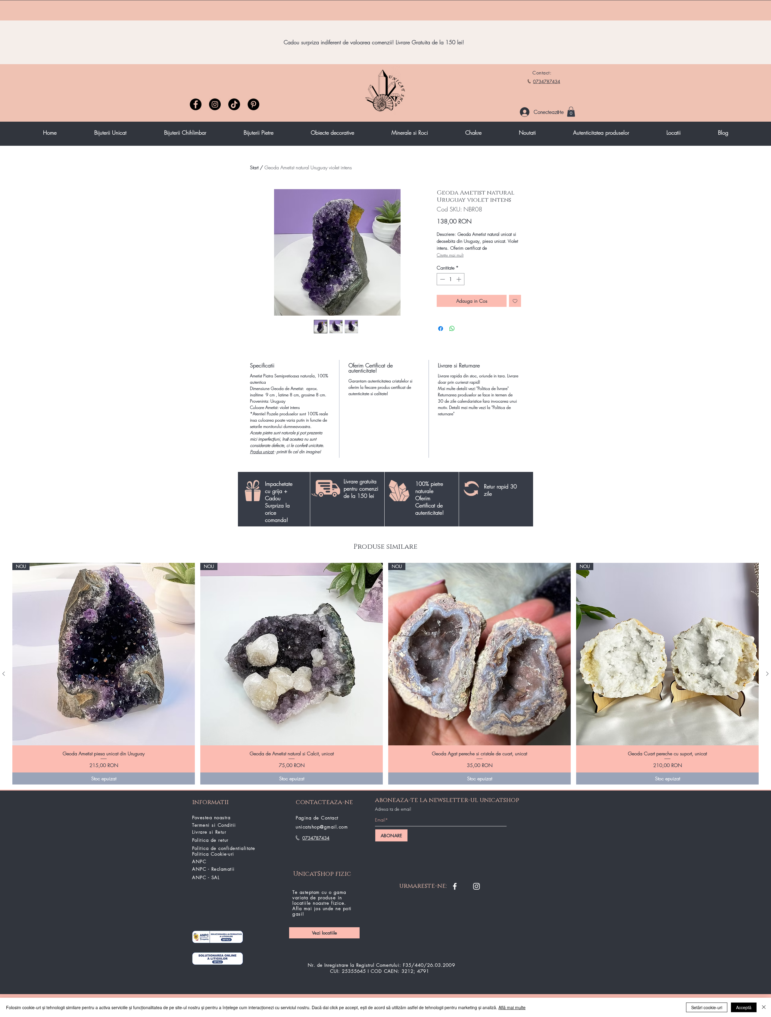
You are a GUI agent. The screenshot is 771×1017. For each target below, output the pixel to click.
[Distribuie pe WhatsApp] (452, 328)
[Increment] (459, 279)
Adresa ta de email (393, 809)
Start (254, 167)
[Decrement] (442, 279)
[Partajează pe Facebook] (440, 328)
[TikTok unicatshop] (234, 104)
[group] (385, 674)
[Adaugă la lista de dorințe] (515, 301)
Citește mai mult (450, 255)
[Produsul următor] (767, 673)
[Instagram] (215, 104)
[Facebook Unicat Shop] (454, 886)
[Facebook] (195, 104)
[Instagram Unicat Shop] (476, 886)
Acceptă (743, 1007)
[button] (571, 112)
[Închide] (763, 1007)
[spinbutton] (450, 279)
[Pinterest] (253, 104)
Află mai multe (512, 1007)
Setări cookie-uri (706, 1007)
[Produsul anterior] (3, 673)
